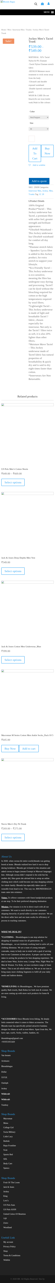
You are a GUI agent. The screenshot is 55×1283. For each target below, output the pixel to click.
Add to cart (28, 748)
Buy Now (47, 151)
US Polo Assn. (9, 1205)
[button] (47, 12)
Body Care (7, 1163)
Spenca (6, 1168)
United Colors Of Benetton (14, 1214)
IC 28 (41, 194)
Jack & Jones (8, 1187)
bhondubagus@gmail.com (12, 1038)
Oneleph (4, 1083)
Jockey (45, 191)
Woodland (7, 1227)
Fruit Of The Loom (11, 1182)
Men (9, 30)
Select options (13, 482)
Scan (5, 1150)
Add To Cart (34, 153)
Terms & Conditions (11, 1255)
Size (31, 123)
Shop (5, 1251)
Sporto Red (8, 1154)
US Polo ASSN (9, 1209)
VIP (5, 1218)
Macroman (7, 1118)
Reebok (6, 1141)
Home (3, 30)
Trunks (29, 30)
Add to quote (39, 181)
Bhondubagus (6, 1066)
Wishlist (6, 1260)
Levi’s (6, 1201)
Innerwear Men (18, 30)
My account (8, 1242)
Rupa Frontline (9, 1145)
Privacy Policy (9, 1246)
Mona (5, 1123)
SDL (5, 1159)
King (5, 1196)
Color (32, 111)
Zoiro (5, 1223)
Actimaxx (5, 1061)
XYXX (4, 1077)
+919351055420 (8, 1042)
